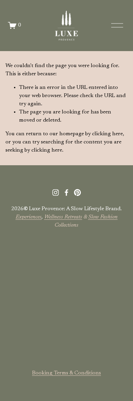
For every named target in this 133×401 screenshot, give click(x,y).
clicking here (107, 134)
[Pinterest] (77, 192)
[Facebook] (66, 192)
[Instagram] (55, 192)
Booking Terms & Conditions (66, 373)
